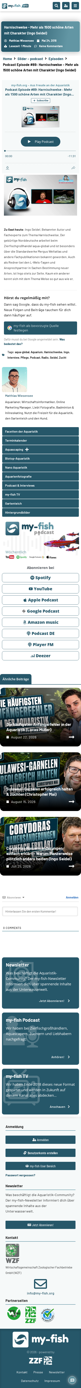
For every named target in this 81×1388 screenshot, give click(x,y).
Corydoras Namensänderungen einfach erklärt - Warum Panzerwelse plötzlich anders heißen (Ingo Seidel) (39, 853)
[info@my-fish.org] (40, 1283)
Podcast (35, 357)
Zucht (62, 357)
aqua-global (22, 352)
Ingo (66, 352)
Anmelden (71, 897)
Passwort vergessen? (20, 1175)
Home (7, 59)
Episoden (56, 59)
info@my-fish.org (40, 1293)
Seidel (54, 357)
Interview (13, 357)
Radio (45, 357)
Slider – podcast (30, 59)
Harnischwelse (53, 352)
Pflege (25, 357)
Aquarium (37, 352)
